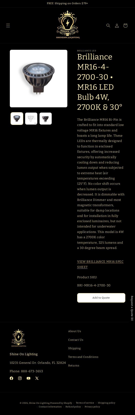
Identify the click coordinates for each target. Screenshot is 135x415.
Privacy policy (92, 407)
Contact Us (75, 339)
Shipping (74, 348)
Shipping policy (106, 403)
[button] (8, 25)
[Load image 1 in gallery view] (17, 118)
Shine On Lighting (39, 403)
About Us (74, 331)
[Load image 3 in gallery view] (45, 118)
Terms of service (85, 403)
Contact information (50, 407)
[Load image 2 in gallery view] (31, 118)
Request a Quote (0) (132, 308)
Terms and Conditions (83, 357)
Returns (73, 365)
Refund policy (73, 407)
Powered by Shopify (61, 403)
